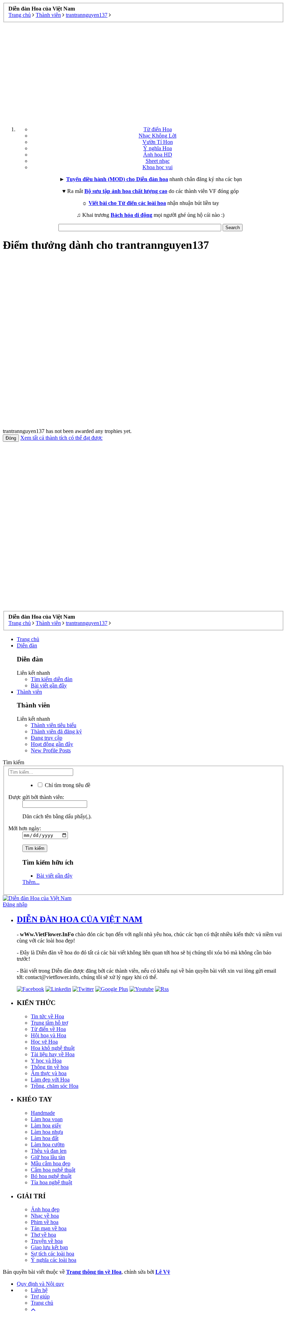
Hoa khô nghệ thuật (53, 1048)
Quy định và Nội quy (40, 1284)
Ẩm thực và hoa (48, 1073)
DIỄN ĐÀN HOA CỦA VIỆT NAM (79, 919)
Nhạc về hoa (45, 1216)
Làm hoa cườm (47, 1144)
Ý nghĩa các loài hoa (53, 1260)
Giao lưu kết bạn (49, 1247)
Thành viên (29, 692)
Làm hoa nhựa (47, 1132)
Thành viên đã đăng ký (56, 731)
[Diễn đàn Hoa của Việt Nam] (37, 898)
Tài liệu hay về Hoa (53, 1054)
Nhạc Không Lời (157, 136)
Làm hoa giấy (46, 1126)
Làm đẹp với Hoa (50, 1080)
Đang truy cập (46, 738)
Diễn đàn (27, 645)
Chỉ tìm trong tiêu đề (66, 785)
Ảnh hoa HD (157, 155)
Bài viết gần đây (49, 685)
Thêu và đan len (48, 1151)
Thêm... (31, 882)
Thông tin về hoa (50, 1067)
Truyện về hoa (47, 1241)
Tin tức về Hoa (47, 1016)
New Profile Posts (51, 750)
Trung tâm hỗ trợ (49, 1023)
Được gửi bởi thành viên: (36, 797)
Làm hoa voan (47, 1119)
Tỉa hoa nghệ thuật (51, 1182)
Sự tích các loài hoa (52, 1254)
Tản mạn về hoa (48, 1228)
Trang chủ (28, 639)
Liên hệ (39, 1290)
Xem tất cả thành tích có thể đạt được (61, 438)
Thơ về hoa (43, 1235)
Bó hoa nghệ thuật (51, 1176)
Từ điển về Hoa (48, 1029)
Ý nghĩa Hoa (157, 148)
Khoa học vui (157, 167)
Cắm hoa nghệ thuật (53, 1170)
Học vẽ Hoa (44, 1042)
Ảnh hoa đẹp (45, 1209)
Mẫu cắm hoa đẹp (50, 1163)
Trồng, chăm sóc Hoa (54, 1086)
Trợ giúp (40, 1296)
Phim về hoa (44, 1222)
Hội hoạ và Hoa (48, 1035)
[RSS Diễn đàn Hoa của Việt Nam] (162, 989)
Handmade (43, 1113)
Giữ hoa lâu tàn (48, 1157)
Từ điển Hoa (158, 129)
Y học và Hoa (46, 1061)
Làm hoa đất (44, 1138)
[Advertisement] (143, 71)
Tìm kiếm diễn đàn (51, 679)
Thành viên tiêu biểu (53, 725)
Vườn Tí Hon (157, 142)
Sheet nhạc (158, 161)
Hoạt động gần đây (52, 744)
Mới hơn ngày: (24, 828)
